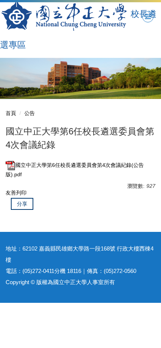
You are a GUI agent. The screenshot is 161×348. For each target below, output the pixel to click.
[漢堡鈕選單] (148, 16)
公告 (29, 113)
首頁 (11, 113)
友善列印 (16, 193)
